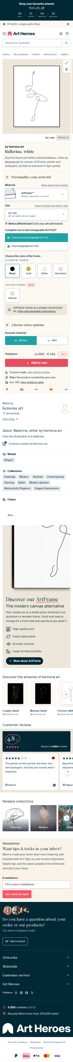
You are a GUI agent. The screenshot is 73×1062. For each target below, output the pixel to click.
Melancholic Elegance (17, 488)
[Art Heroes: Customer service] (68, 975)
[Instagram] (16, 993)
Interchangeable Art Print (25, 246)
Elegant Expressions (47, 488)
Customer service (16, 975)
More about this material (55, 185)
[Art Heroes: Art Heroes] (68, 984)
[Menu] (4, 33)
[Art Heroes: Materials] (68, 966)
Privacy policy (36, 1047)
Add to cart (39, 363)
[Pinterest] (21, 993)
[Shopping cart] (67, 33)
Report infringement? (54, 1042)
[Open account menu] (61, 33)
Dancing (9, 482)
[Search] (66, 43)
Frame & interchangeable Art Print (30, 237)
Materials (10, 966)
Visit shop (9, 419)
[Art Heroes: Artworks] (68, 957)
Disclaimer (35, 1042)
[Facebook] (27, 993)
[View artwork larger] (66, 63)
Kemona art (16, 147)
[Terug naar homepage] (21, 33)
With (54, 340)
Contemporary (55, 476)
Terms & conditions (18, 1042)
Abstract (38, 476)
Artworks (10, 957)
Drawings (9, 476)
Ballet (21, 482)
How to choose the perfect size (51, 205)
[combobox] (32, 43)
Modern (24, 476)
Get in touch (17, 941)
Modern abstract (39, 482)
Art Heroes (11, 984)
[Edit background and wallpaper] (66, 69)
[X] (32, 993)
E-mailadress (11, 877)
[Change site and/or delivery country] (68, 24)
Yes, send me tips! (17, 894)
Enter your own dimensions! (35, 223)
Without (23, 340)
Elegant (8, 460)
